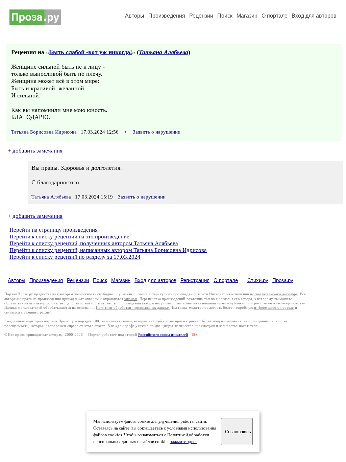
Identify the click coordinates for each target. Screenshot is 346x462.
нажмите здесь (183, 441)
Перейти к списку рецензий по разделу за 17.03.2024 (75, 257)
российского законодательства (279, 303)
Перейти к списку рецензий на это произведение (69, 236)
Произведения (166, 16)
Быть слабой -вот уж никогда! (90, 52)
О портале (226, 280)
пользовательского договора (274, 294)
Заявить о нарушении (156, 132)
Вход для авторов (314, 16)
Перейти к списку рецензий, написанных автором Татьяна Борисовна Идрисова (108, 250)
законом (130, 299)
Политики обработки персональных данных (133, 307)
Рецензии (201, 16)
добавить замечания (38, 150)
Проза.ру (282, 280)
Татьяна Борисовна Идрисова (44, 132)
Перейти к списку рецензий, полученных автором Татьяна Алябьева (93, 243)
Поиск (224, 16)
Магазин (247, 16)
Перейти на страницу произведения (53, 230)
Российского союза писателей (163, 335)
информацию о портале (274, 307)
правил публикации (233, 303)
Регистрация (194, 280)
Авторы (134, 16)
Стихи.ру (257, 280)
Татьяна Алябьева (163, 52)
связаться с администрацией (28, 312)
